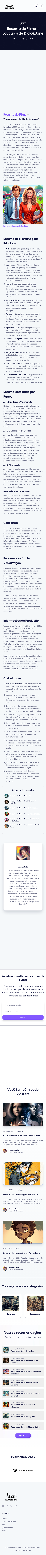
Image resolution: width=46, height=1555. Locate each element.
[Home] (14, 39)
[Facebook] (3, 1506)
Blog (22, 39)
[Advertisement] (23, 77)
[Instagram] (7, 1506)
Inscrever (23, 1017)
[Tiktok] (11, 1506)
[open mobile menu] (41, 6)
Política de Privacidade (23, 1551)
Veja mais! (23, 1435)
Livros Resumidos (9, 1522)
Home (4, 1519)
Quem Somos (7, 1528)
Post (31, 39)
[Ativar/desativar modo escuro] (36, 6)
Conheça (19, 1131)
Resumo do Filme (14, 114)
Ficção (23, 23)
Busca (4, 1531)
